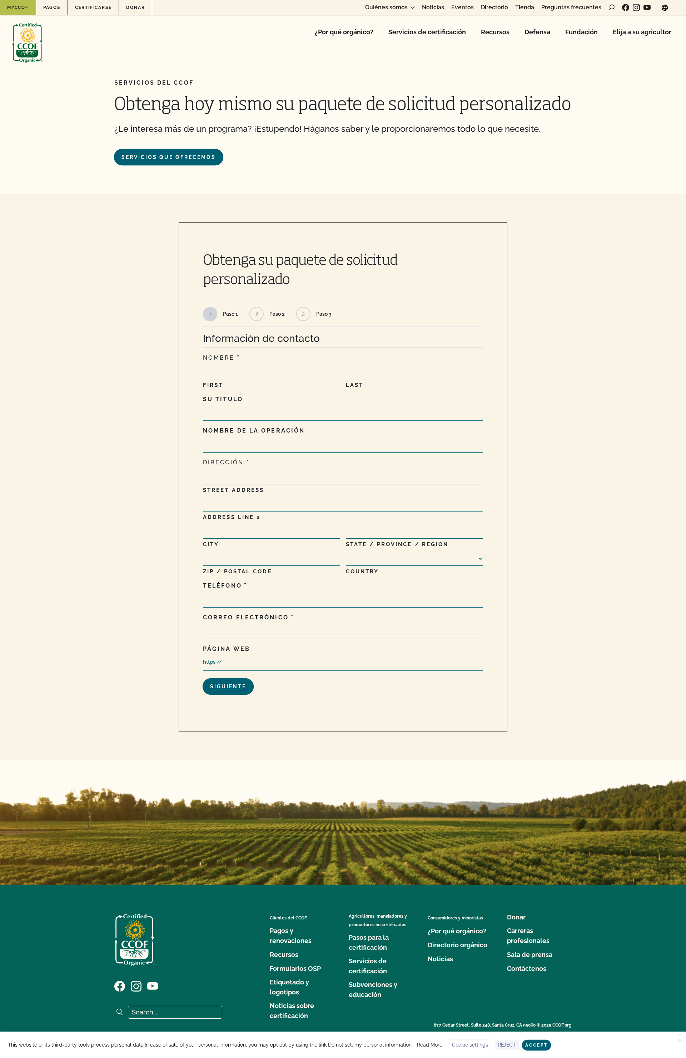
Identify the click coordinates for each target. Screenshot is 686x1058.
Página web (226, 648)
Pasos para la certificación (369, 942)
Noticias (433, 7)
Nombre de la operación (254, 430)
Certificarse (93, 7)
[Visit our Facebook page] (625, 7)
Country (362, 571)
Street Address (233, 490)
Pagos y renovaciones (291, 935)
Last (354, 385)
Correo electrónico (246, 617)
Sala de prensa (529, 954)
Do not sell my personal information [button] (370, 1045)
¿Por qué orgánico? (344, 32)
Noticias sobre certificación (292, 1010)
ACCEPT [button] (536, 1045)
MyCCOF (18, 7)
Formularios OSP (295, 968)
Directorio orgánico (457, 945)
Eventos (462, 7)
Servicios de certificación (427, 32)
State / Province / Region (397, 544)
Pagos (51, 7)
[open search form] (611, 7)
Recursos (495, 32)
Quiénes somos (386, 7)
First (213, 385)
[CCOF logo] (27, 35)
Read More (429, 1045)
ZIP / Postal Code (237, 571)
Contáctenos (526, 968)
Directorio (494, 7)
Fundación (581, 32)
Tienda (524, 7)
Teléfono (222, 585)
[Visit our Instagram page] (636, 7)
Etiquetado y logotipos (289, 987)
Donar (135, 7)
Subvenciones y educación (373, 989)
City (211, 544)
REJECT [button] (507, 1045)
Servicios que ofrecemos (168, 157)
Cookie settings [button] (470, 1045)
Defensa (537, 32)
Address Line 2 (231, 517)
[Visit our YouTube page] (647, 7)
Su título (223, 399)
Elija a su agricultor (642, 32)
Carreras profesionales (528, 935)
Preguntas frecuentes (571, 7)
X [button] (679, 1038)
